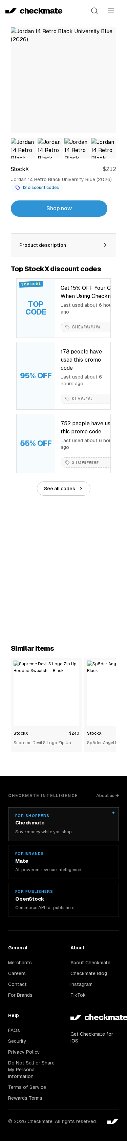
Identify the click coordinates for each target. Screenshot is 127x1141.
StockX (21, 733)
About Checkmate (90, 962)
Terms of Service (27, 1087)
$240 (74, 733)
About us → (107, 795)
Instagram (81, 984)
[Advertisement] (63, 567)
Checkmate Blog (88, 973)
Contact (17, 984)
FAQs (14, 1030)
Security (17, 1041)
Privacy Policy (24, 1052)
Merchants (20, 962)
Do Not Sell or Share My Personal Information (31, 1069)
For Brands (20, 995)
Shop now (59, 208)
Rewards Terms (25, 1098)
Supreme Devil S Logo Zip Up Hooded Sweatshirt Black (42, 743)
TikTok (78, 995)
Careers (17, 973)
